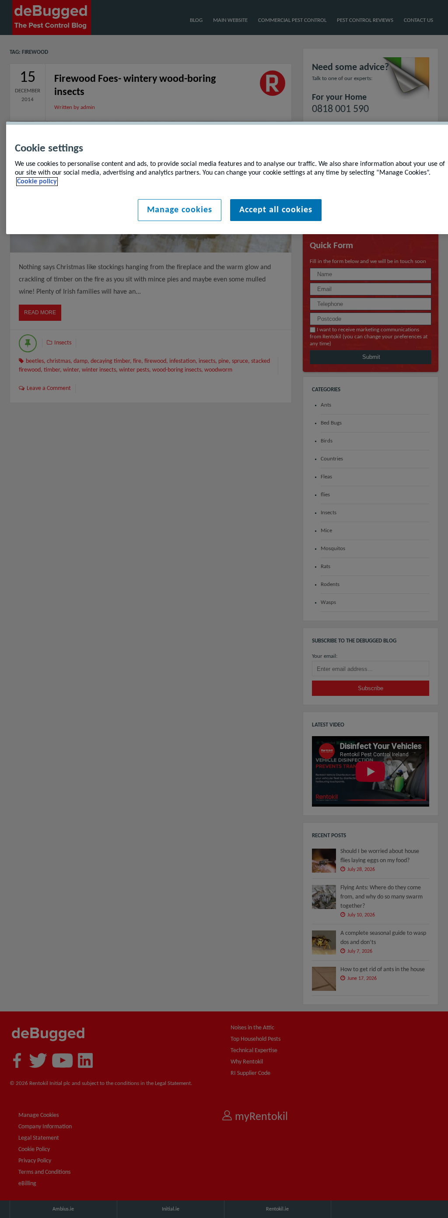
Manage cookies (179, 210)
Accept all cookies (275, 210)
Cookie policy (37, 181)
